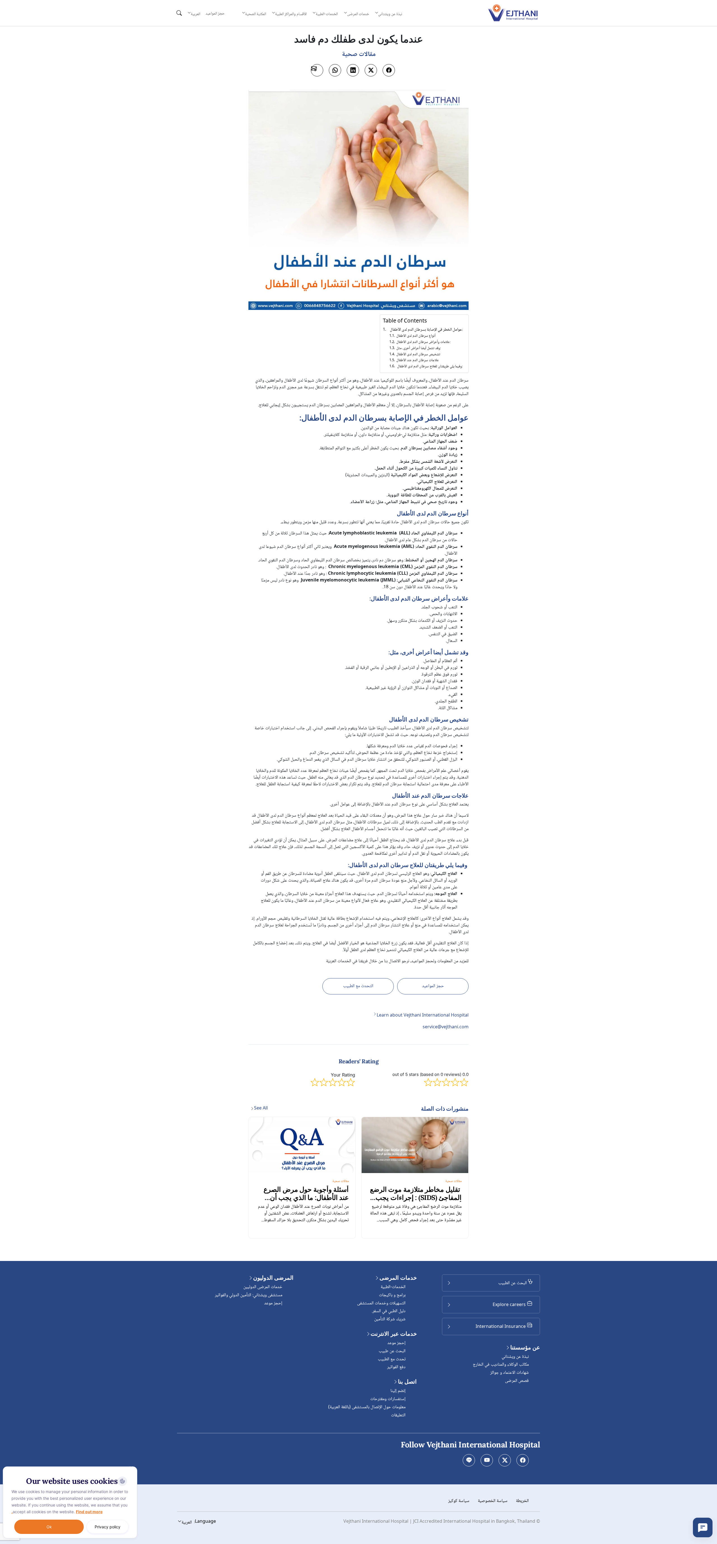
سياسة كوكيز (458, 1501)
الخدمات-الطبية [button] (327, 14)
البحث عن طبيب (392, 1351)
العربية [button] (195, 14)
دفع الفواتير (396, 1367)
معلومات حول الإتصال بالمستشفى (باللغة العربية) (367, 1407)
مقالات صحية (453, 1181)
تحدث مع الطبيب (392, 1359)
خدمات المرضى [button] (358, 14)
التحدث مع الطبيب (358, 986)
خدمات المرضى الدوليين (262, 1287)
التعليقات (398, 1415)
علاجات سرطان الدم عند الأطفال (417, 360)
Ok (49, 1526)
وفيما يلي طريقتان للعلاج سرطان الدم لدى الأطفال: (429, 367)
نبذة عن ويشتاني (515, 1357)
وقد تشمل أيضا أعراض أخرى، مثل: (418, 348)
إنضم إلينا (398, 1391)
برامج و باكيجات (392, 1295)
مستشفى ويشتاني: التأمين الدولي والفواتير (248, 1295)
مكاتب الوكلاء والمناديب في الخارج (501, 1364)
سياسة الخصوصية (493, 1501)
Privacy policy (107, 1526)
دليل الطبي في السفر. (389, 1311)
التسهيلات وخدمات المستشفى (381, 1303)
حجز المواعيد (215, 13)
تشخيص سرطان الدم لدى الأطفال (418, 355)
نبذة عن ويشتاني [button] (390, 14)
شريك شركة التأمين (390, 1319)
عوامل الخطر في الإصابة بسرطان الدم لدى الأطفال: (426, 330)
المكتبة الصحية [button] (255, 14)
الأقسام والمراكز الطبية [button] (291, 14)
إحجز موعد (396, 1343)
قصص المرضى (517, 1381)
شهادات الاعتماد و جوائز (509, 1373)
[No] (131, 1468)
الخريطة (522, 1501)
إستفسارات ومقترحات (388, 1399)
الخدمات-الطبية (393, 1287)
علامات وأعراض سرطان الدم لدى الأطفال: (423, 342)
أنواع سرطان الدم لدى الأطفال (416, 336)
